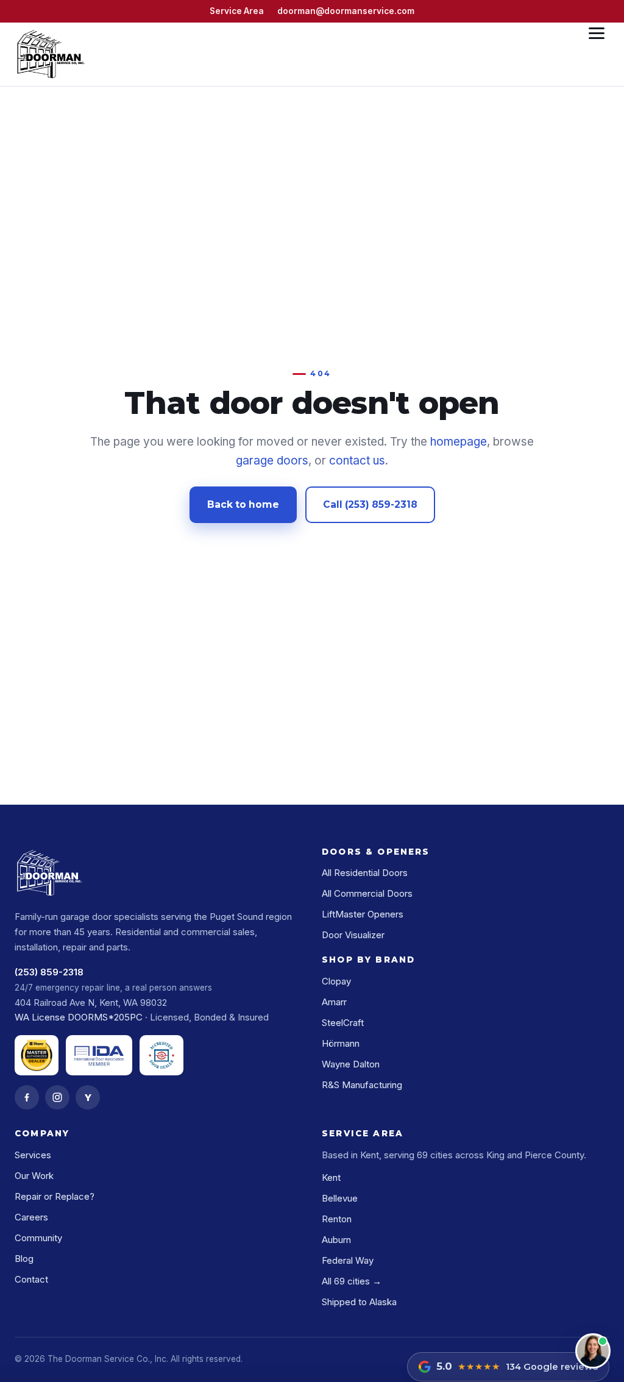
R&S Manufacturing (362, 1085)
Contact (31, 1279)
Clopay (336, 981)
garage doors (272, 461)
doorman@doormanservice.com (345, 11)
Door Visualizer (353, 935)
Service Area (237, 11)
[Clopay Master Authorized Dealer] (36, 1055)
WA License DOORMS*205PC (79, 1017)
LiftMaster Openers (362, 914)
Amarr (334, 1002)
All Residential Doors (365, 872)
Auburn (336, 1239)
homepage (458, 442)
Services (33, 1155)
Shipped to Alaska (359, 1302)
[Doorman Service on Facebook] (27, 1097)
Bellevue (340, 1198)
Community (38, 1238)
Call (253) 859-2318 (370, 504)
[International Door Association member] (99, 1055)
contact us (357, 461)
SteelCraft (343, 1022)
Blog (24, 1258)
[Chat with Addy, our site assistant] (593, 1351)
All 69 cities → (351, 1281)
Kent (331, 1177)
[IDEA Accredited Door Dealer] (161, 1055)
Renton (337, 1219)
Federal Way (348, 1260)
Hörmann (341, 1043)
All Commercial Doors (367, 893)
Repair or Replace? (54, 1196)
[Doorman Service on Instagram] (57, 1097)
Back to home (243, 504)
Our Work (34, 1175)
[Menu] (596, 54)
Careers (31, 1217)
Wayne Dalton (351, 1064)
